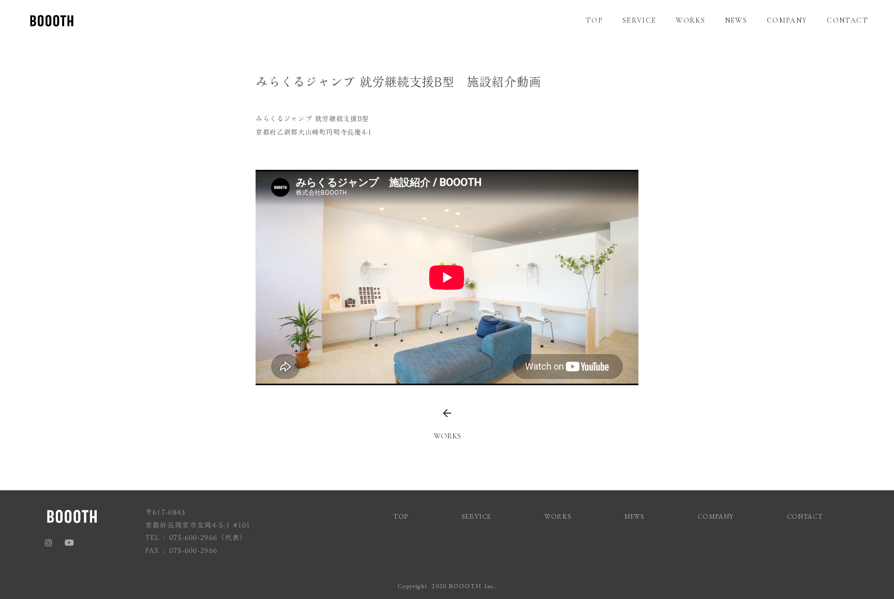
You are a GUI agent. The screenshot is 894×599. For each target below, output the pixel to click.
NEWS (736, 20)
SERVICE (639, 20)
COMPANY (787, 20)
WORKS (690, 20)
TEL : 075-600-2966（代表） (196, 537)
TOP (594, 20)
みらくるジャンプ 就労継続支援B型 (312, 118)
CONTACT (847, 20)
